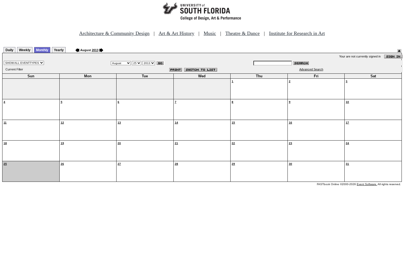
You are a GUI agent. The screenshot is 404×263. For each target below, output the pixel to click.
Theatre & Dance (242, 33)
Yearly (59, 50)
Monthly (42, 50)
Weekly (25, 50)
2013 (95, 50)
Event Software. (367, 184)
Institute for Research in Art (297, 33)
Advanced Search (311, 69)
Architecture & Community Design (114, 33)
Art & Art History (176, 33)
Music (210, 33)
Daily (9, 50)
